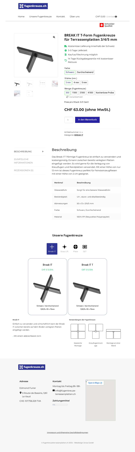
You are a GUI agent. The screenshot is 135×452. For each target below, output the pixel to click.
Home (21, 16)
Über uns (74, 16)
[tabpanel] (67, 304)
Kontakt (60, 16)
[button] (54, 37)
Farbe (67, 68)
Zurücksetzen (76, 97)
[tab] (52, 249)
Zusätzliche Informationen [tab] (23, 161)
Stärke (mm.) (71, 78)
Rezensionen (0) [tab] (23, 170)
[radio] (70, 72)
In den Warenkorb (87, 120)
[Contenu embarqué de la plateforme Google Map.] (100, 400)
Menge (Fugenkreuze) (75, 89)
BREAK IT (78, 135)
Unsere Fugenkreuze (40, 16)
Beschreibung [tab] (23, 151)
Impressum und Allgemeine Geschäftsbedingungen (67, 432)
